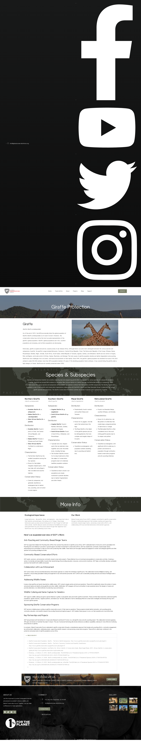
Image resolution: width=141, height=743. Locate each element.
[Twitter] (8, 712)
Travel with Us (58, 291)
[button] (70, 635)
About (67, 291)
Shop (82, 291)
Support (89, 291)
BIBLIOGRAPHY (32, 635)
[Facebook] (5, 712)
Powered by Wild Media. (38, 739)
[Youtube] (11, 712)
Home (49, 291)
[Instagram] (14, 712)
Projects (75, 291)
